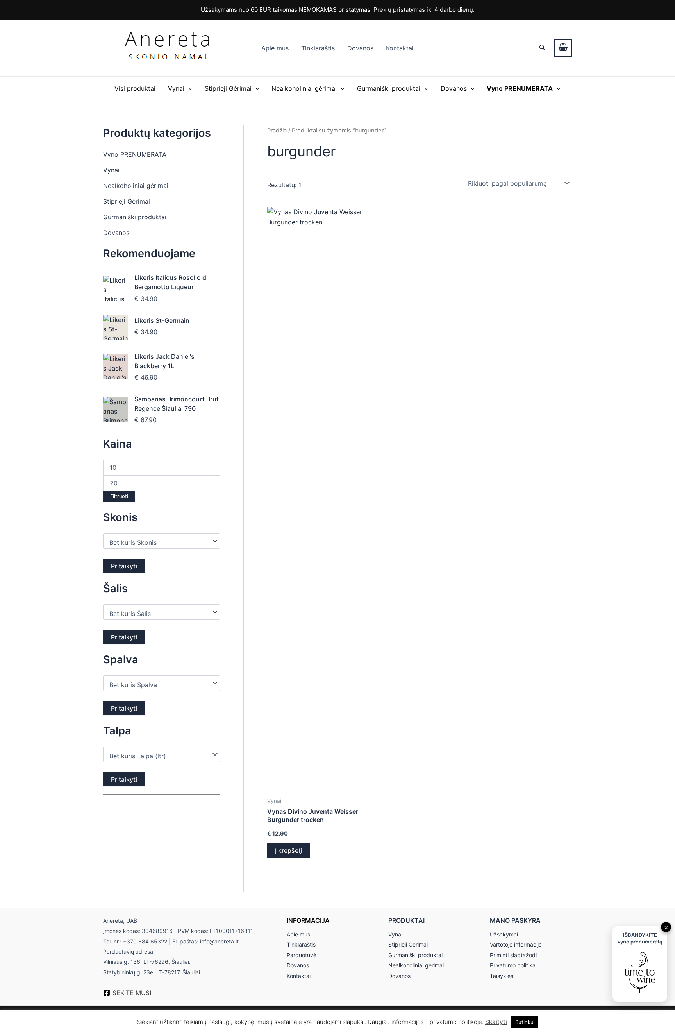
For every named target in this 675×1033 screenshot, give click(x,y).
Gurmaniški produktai (388, 88)
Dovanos (360, 48)
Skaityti (496, 1022)
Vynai (176, 88)
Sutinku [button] (524, 1022)
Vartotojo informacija (516, 944)
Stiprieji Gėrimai (228, 88)
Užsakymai (504, 934)
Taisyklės (501, 975)
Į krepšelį (288, 850)
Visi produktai (134, 88)
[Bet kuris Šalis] (158, 614)
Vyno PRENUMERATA (134, 154)
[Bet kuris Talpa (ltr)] (158, 756)
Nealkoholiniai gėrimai (304, 88)
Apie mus (275, 48)
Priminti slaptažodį (513, 955)
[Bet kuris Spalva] (158, 685)
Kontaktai (400, 48)
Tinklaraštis (318, 48)
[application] (188, 88)
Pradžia (277, 130)
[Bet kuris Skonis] (158, 543)
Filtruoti (119, 496)
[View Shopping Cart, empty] (563, 48)
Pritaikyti (124, 566)
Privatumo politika (513, 965)
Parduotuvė (301, 955)
